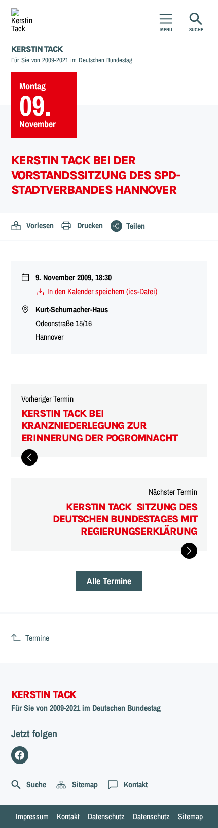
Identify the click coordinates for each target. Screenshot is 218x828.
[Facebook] (20, 755)
